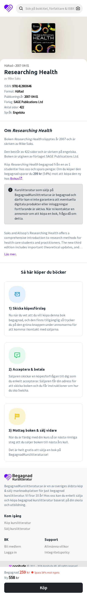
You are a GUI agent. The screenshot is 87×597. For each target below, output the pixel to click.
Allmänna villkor (57, 546)
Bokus (14, 178)
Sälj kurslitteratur (17, 528)
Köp (43, 587)
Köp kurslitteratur (17, 523)
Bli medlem (12, 546)
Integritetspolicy (57, 552)
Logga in (10, 552)
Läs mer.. (10, 254)
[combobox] (49, 8)
